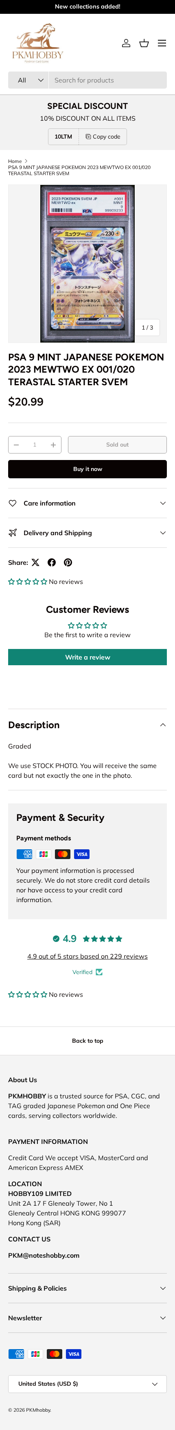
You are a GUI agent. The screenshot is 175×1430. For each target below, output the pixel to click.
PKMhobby (38, 1410)
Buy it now (87, 469)
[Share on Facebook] (52, 562)
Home (15, 161)
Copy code (106, 136)
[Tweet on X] (35, 562)
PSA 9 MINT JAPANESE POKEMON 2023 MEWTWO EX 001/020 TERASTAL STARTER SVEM (79, 170)
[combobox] (87, 80)
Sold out (117, 444)
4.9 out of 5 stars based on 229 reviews (87, 956)
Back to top (87, 1040)
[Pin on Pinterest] (68, 562)
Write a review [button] (87, 657)
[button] (144, 43)
